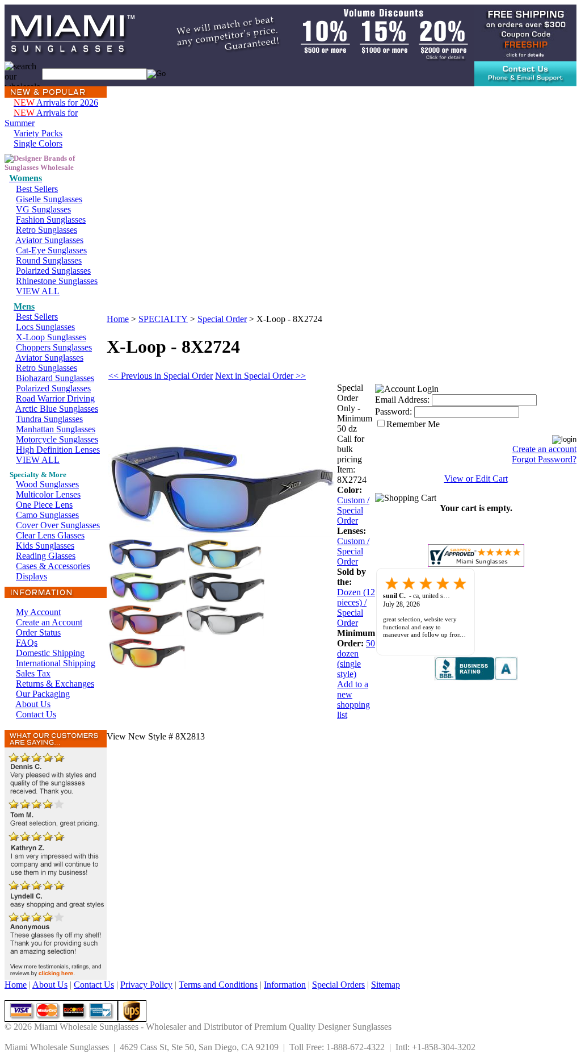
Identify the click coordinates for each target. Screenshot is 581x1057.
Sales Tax (33, 673)
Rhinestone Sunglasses (57, 281)
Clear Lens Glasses (50, 535)
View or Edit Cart (476, 478)
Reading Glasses (45, 556)
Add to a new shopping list (353, 699)
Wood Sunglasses (47, 484)
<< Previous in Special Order (160, 376)
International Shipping (55, 663)
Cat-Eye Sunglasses (51, 250)
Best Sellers (37, 189)
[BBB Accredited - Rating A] (476, 677)
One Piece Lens (44, 504)
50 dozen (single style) (356, 658)
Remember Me (413, 424)
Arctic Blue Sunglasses (56, 408)
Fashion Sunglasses (51, 219)
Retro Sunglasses (46, 230)
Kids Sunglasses (45, 545)
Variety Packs (38, 133)
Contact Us (36, 714)
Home (118, 319)
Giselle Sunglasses (49, 199)
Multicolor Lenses (48, 494)
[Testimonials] (56, 976)
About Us (32, 704)
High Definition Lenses (58, 449)
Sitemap (385, 984)
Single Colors (38, 143)
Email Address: (402, 399)
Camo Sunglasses (47, 515)
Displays (31, 576)
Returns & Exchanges (55, 683)
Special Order (222, 319)
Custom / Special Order (353, 510)
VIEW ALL (38, 291)
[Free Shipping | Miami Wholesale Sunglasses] (525, 32)
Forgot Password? (544, 459)
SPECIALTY (163, 319)
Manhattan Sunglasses (55, 429)
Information (285, 984)
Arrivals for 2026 (56, 102)
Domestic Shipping (50, 653)
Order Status (38, 632)
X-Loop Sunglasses (51, 337)
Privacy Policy (146, 984)
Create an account (544, 449)
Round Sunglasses (49, 260)
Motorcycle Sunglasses (57, 439)
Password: (393, 411)
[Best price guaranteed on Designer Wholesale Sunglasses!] (308, 32)
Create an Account (49, 622)
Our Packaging (43, 694)
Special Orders (338, 984)
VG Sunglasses (43, 209)
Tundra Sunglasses (49, 419)
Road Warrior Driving (55, 398)
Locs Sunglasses (45, 327)
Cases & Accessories (53, 566)
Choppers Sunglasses (54, 347)
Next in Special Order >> (260, 376)
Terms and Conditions (218, 984)
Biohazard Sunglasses (55, 378)
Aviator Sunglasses (49, 240)
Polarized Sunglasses (53, 270)
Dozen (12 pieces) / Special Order (356, 607)
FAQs (26, 642)
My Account (38, 612)
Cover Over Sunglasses (58, 525)
